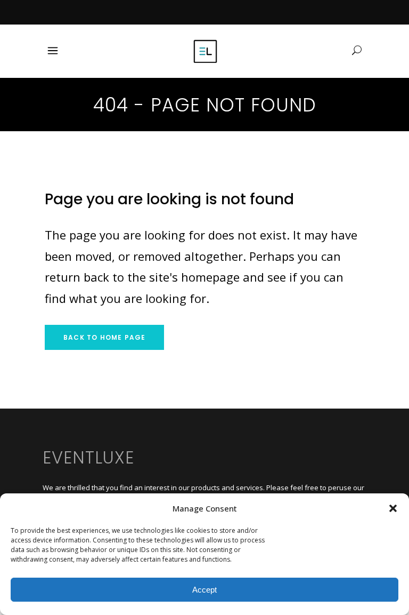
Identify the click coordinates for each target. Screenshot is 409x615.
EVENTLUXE (88, 457)
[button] (393, 508)
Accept (204, 589)
